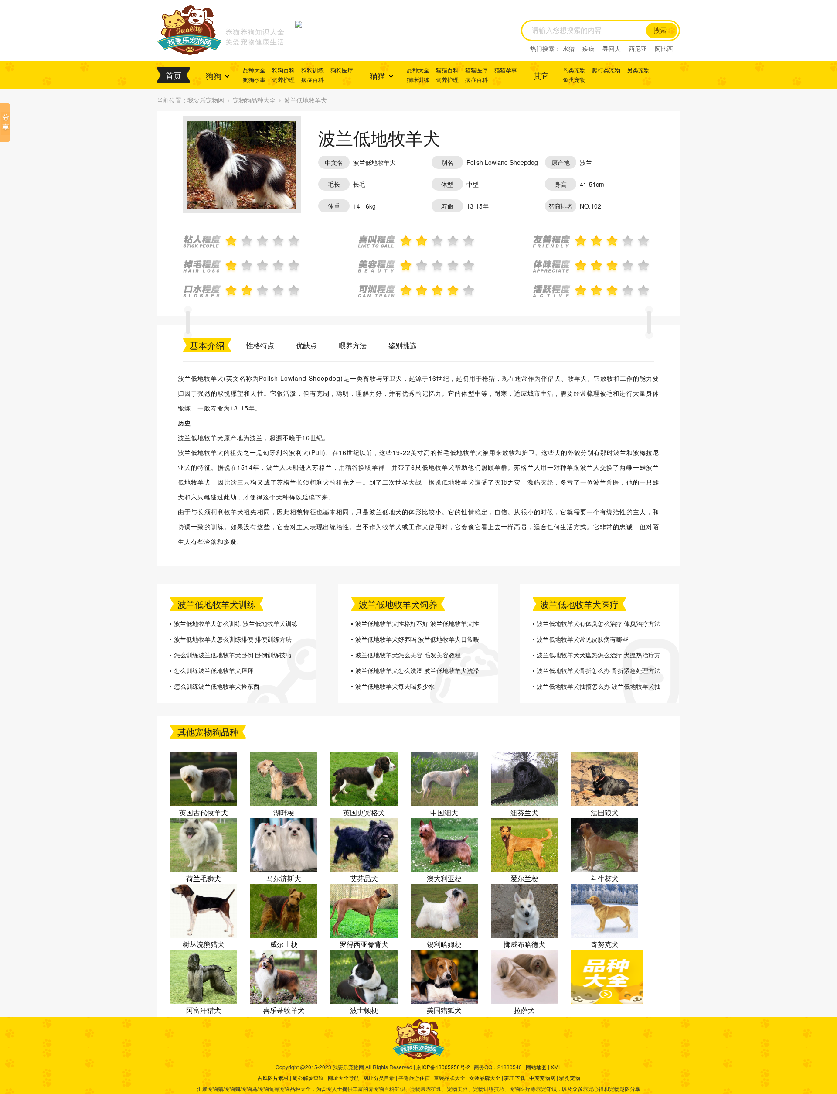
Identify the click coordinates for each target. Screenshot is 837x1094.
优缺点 (306, 345)
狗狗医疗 (341, 70)
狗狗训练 (312, 70)
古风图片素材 (273, 1077)
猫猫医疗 (476, 70)
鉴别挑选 (402, 345)
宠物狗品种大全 (254, 100)
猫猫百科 (447, 70)
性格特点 (260, 345)
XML (556, 1066)
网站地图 (536, 1066)
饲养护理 (283, 79)
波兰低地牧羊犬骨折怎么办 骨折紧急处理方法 (598, 670)
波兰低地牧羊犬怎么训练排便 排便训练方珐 (233, 639)
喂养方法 (353, 345)
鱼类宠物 (574, 79)
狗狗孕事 (254, 79)
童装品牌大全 (449, 1077)
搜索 (660, 30)
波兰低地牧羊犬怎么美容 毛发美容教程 (408, 654)
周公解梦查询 (308, 1077)
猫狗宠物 (569, 1077)
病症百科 (312, 79)
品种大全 (254, 70)
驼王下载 (514, 1077)
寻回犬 (611, 48)
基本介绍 (207, 345)
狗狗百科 (283, 70)
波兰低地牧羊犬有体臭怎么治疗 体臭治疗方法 (598, 623)
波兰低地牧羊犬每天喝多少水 (395, 686)
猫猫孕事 (505, 70)
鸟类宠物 (574, 70)
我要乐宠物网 (205, 100)
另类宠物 (638, 70)
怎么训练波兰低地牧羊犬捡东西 (216, 686)
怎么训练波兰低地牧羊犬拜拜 (213, 670)
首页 (173, 75)
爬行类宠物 (606, 70)
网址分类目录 (379, 1077)
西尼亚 (638, 48)
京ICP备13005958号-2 (443, 1066)
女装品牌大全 (484, 1077)
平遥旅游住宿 (414, 1077)
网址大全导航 (343, 1077)
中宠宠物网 (542, 1077)
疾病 (588, 48)
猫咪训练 (418, 79)
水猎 (568, 48)
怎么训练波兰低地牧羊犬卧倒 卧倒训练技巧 (233, 654)
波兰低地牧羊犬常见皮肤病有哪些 (582, 639)
